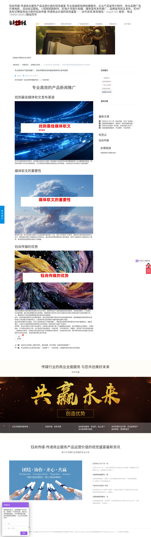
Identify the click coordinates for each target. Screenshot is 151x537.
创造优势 (75, 413)
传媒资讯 (112, 23)
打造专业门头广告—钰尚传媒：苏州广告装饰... (118, 121)
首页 (37, 23)
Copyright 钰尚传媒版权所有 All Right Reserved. (99, 532)
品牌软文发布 (35, 65)
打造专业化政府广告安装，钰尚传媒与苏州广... (118, 126)
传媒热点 (107, 78)
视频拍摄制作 (49, 23)
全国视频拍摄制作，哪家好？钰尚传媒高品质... (118, 123)
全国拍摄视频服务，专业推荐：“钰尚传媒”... (117, 128)
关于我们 (127, 23)
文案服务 (98, 23)
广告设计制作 (106, 85)
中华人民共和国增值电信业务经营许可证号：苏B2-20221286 (66, 532)
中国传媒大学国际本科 (108, 153)
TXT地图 (119, 532)
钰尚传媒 (18, 163)
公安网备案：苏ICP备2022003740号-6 (36, 532)
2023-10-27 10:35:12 (31, 76)
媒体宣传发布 (66, 23)
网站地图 (126, 532)
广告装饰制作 (83, 23)
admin (19, 76)
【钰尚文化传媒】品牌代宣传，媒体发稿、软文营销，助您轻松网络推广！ (46, 345)
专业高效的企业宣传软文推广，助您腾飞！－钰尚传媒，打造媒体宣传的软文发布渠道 (50, 348)
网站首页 (16, 65)
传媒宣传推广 (106, 88)
